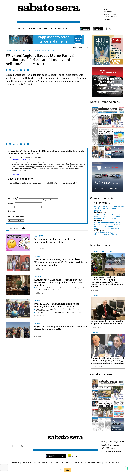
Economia (30, 29)
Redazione (107, 9)
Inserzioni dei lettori (110, 14)
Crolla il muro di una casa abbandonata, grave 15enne (105, 233)
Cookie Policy (47, 463)
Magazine (49, 29)
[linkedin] (13, 70)
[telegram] (28, 70)
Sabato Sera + (62, 29)
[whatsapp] (20, 70)
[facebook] (6, 70)
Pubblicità (107, 19)
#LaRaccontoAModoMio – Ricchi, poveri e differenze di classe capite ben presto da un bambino (58, 283)
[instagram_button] (110, 29)
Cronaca (20, 29)
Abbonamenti (108, 11)
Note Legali (59, 463)
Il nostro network (78, 457)
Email (11, 207)
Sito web (11, 211)
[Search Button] (85, 13)
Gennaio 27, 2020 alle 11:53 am (25, 159)
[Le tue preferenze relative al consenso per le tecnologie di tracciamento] (127, 468)
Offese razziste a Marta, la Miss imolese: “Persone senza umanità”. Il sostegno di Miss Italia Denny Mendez (60, 262)
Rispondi (15, 174)
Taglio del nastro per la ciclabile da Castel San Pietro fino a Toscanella (60, 328)
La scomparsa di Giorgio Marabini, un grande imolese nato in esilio (108, 322)
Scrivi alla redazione (110, 16)
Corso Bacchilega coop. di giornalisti (113, 441)
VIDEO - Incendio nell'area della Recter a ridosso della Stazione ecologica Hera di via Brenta (107, 216)
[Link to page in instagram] (22, 446)
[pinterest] (17, 70)
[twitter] (10, 70)
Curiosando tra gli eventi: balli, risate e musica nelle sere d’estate (56, 240)
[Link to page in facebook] (13, 446)
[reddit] (24, 70)
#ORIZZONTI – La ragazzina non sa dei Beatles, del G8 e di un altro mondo (56, 305)
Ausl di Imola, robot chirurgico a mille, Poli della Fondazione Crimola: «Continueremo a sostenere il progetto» (109, 208)
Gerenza (69, 463)
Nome (11, 203)
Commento (13, 198)
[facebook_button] (106, 29)
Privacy (37, 463)
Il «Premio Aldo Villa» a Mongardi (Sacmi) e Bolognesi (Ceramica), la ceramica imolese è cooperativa (108, 360)
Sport (40, 29)
